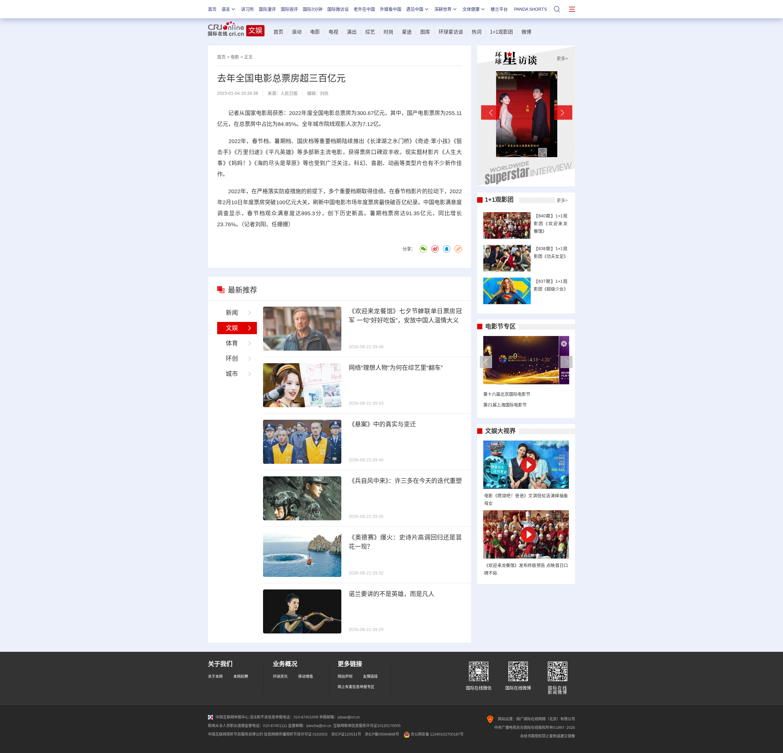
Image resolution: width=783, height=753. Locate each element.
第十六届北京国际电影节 (506, 394)
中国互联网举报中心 (232, 717)
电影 (315, 32)
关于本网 (215, 676)
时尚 (388, 32)
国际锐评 (289, 9)
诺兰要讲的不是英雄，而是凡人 (391, 594)
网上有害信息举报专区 (356, 687)
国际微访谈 (338, 9)
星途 (407, 32)
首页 (212, 9)
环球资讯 (280, 676)
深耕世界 (442, 9)
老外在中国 (364, 9)
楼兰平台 (499, 9)
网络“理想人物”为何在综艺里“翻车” (396, 367)
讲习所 (247, 9)
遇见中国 (414, 9)
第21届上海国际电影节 (505, 404)
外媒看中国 (390, 9)
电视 (333, 32)
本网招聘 (240, 676)
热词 (476, 32)
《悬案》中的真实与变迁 (382, 424)
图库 (425, 32)
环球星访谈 (451, 32)
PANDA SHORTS (530, 9)
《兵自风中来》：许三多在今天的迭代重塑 (405, 481)
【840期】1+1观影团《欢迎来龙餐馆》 (550, 223)
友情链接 (370, 676)
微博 (526, 32)
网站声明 (345, 676)
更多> (562, 58)
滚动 (297, 32)
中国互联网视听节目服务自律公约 (235, 734)
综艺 (370, 32)
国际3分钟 (312, 9)
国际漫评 (267, 9)
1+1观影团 (501, 32)
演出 (352, 32)
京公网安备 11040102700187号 (437, 734)
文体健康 (471, 9)
